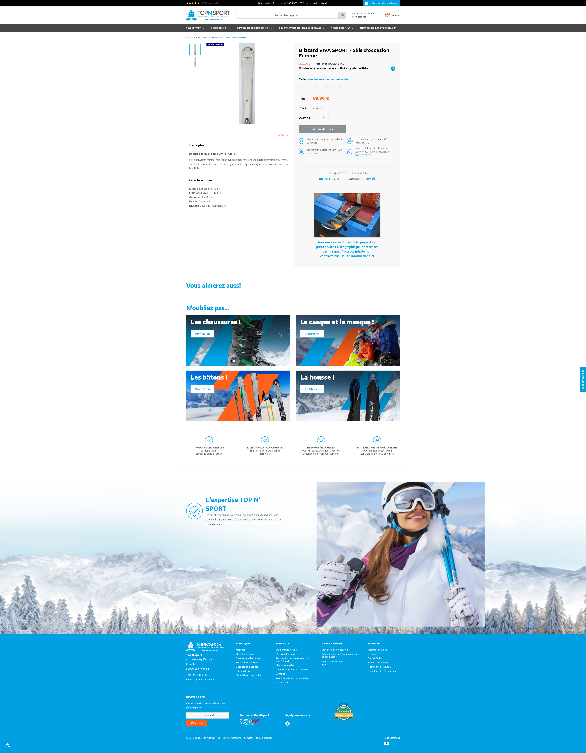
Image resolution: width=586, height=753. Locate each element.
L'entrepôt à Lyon (285, 654)
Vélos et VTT (193, 28)
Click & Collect (375, 658)
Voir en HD (283, 135)
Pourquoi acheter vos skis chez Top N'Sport (292, 659)
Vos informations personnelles (292, 678)
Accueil (189, 37)
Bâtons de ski (243, 671)
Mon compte (359, 16)
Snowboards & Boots (247, 662)
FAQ (324, 665)
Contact (280, 673)
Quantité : (305, 117)
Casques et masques (247, 666)
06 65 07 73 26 (362, 155)
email (370, 179)
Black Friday (201, 37)
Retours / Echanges (378, 662)
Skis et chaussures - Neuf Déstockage (300, 28)
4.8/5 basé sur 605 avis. (212, 3)
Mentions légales (285, 665)
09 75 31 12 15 (329, 179)
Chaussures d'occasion (248, 658)
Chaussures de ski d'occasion (253, 28)
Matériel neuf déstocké (248, 675)
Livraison (372, 654)
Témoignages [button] (583, 381)
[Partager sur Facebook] (393, 68)
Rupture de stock (322, 129)
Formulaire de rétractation (381, 671)
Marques (240, 649)
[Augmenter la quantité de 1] (331, 118)
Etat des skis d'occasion (335, 649)
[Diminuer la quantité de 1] (316, 118)
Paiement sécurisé (377, 649)
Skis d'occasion (219, 28)
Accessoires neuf (340, 28)
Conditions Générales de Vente (292, 669)
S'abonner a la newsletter (383, 3)
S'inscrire (196, 723)
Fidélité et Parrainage (379, 666)
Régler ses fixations (332, 661)
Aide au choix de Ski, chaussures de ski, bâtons (339, 655)
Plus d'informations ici (358, 256)
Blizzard (304, 63)
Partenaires (282, 682)
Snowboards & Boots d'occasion (378, 28)
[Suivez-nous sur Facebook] (287, 723)
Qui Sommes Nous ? (286, 649)
